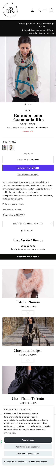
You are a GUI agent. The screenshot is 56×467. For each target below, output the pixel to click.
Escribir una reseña (28, 256)
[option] (28, 28)
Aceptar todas (28, 439)
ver (27, 312)
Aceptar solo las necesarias (28, 446)
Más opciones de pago (28, 174)
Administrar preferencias (28, 453)
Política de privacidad (14, 461)
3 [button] (31, 104)
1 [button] (25, 104)
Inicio (27, 110)
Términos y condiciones (36, 461)
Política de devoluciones (28, 224)
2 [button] (28, 104)
